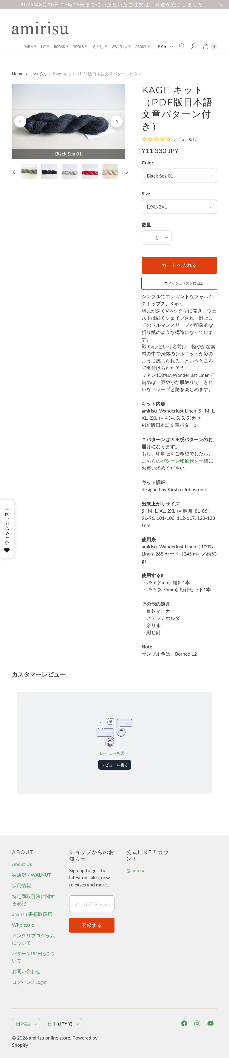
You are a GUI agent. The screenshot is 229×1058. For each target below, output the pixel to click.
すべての (38, 73)
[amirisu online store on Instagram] (197, 1023)
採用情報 (21, 885)
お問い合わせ (26, 971)
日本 (59, 1023)
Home (17, 73)
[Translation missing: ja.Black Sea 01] (49, 171)
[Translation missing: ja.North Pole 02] (70, 171)
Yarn (28, 46)
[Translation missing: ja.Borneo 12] (29, 171)
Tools (78, 46)
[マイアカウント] (194, 46)
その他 (97, 46)
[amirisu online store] (40, 28)
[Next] (117, 121)
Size (146, 193)
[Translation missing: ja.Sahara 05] (110, 171)
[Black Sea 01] (68, 121)
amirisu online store (49, 1037)
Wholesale (23, 925)
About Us (22, 864)
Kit (43, 46)
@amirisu (136, 870)
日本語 (23, 1023)
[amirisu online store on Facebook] (184, 1023)
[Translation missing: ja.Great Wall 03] (90, 171)
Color (147, 162)
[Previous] (20, 121)
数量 (146, 224)
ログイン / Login (29, 982)
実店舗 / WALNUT (31, 874)
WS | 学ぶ (119, 46)
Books (59, 46)
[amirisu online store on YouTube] (210, 1023)
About (140, 46)
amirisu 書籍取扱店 (32, 914)
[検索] (182, 46)
